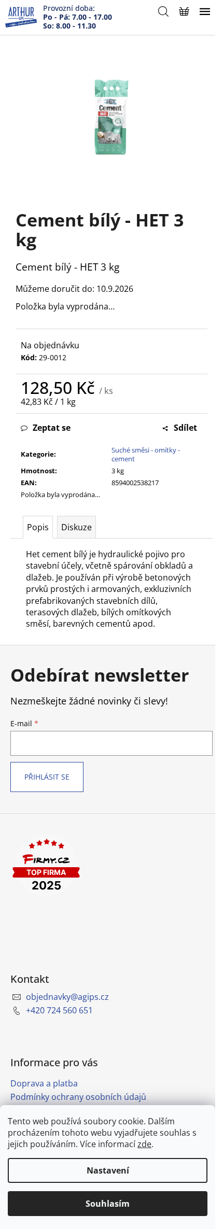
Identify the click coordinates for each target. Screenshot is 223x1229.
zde (144, 1144)
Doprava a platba (44, 1083)
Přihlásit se (46, 777)
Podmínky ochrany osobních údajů (78, 1097)
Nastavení (108, 1170)
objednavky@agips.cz (67, 996)
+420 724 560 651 (59, 1010)
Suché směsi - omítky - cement (146, 454)
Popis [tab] (38, 527)
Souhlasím (108, 1203)
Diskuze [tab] (76, 527)
